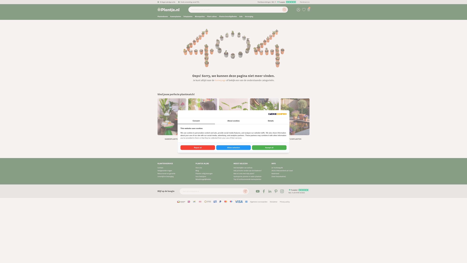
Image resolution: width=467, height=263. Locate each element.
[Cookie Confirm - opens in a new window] (277, 114)
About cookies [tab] (233, 121)
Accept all (269, 148)
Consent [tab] (196, 121)
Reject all (198, 148)
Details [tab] (271, 121)
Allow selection (233, 148)
